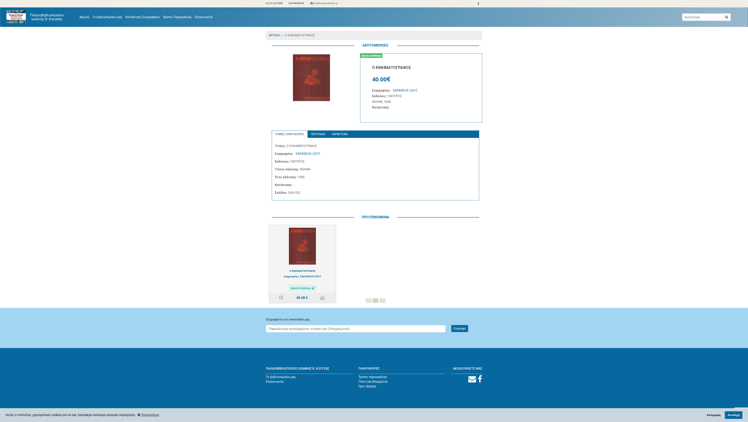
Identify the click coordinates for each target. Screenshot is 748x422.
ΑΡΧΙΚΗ (274, 35)
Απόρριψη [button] (714, 415)
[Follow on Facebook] (480, 379)
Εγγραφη (460, 328)
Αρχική (85, 17)
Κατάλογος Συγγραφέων (142, 17)
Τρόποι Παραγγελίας (177, 17)
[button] (285, 266)
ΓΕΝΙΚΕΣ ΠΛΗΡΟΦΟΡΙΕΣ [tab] (289, 134)
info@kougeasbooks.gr (325, 3)
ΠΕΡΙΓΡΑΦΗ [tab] (318, 134)
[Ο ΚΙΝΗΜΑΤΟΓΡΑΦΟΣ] (302, 246)
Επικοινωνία (204, 17)
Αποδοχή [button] (734, 415)
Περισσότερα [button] (149, 415)
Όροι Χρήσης (367, 386)
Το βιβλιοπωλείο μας (107, 17)
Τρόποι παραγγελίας (372, 377)
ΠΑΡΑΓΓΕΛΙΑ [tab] (340, 134)
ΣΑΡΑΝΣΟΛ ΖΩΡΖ (405, 90)
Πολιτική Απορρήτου (373, 381)
